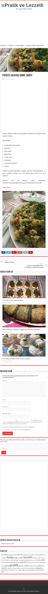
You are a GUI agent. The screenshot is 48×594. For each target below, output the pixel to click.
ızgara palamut (32, 570)
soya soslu (23, 568)
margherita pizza (30, 560)
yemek (3, 570)
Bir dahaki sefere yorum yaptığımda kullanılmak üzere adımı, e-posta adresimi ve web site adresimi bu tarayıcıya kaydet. (22, 422)
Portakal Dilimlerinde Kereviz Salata (16, 359)
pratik (14, 565)
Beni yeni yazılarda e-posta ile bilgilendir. (18, 430)
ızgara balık (25, 570)
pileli (36, 562)
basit (6, 555)
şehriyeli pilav (40, 570)
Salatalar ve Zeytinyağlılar (16, 45)
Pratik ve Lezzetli (24, 5)
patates (18, 562)
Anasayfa (3, 45)
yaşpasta (39, 568)
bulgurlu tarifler (12, 555)
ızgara (19, 570)
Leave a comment (10, 79)
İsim (4, 400)
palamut (8, 562)
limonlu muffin (10, 560)
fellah (32, 555)
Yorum (4, 380)
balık (2, 555)
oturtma (3, 562)
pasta (13, 562)
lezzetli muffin (37, 558)
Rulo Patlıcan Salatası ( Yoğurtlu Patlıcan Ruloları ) (21, 330)
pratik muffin (24, 566)
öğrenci (7, 570)
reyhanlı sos (10, 568)
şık (2, 572)
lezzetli (27, 557)
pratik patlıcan (33, 566)
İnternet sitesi (6, 413)
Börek (20, 555)
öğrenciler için (14, 570)
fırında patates (39, 555)
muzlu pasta (40, 560)
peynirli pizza (31, 562)
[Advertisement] (24, 28)
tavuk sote (33, 568)
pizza (7, 565)
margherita (23, 560)
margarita (17, 560)
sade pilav (17, 568)
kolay (10, 557)
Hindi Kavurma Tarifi (7, 543)
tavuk (28, 568)
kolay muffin (18, 558)
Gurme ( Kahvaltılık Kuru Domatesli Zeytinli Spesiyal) (34, 265)
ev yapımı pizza (27, 555)
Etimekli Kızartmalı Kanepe (12, 300)
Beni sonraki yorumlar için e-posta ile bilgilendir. (20, 427)
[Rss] (24, 588)
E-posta (5, 406)
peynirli (23, 562)
